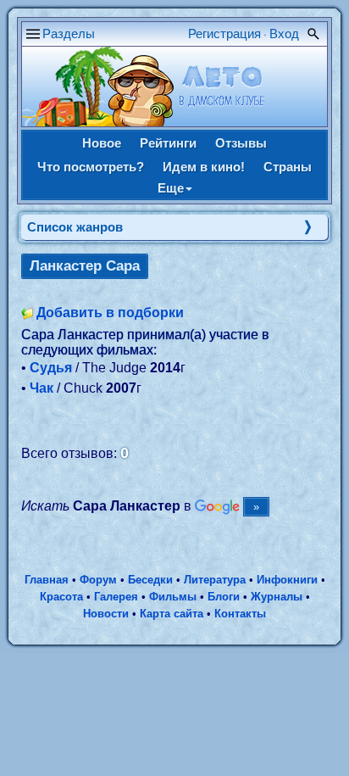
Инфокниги (287, 579)
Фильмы (173, 596)
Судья (51, 367)
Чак (41, 388)
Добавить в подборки (110, 312)
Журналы (276, 596)
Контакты (240, 613)
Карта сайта (171, 613)
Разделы (68, 33)
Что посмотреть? (90, 166)
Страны (287, 166)
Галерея (116, 596)
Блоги (224, 596)
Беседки (150, 579)
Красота (61, 596)
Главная (47, 579)
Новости (106, 613)
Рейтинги (168, 143)
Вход (284, 33)
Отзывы (241, 143)
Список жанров (75, 227)
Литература (215, 579)
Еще (171, 188)
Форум (98, 579)
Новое (101, 143)
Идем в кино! (204, 166)
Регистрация (224, 33)
